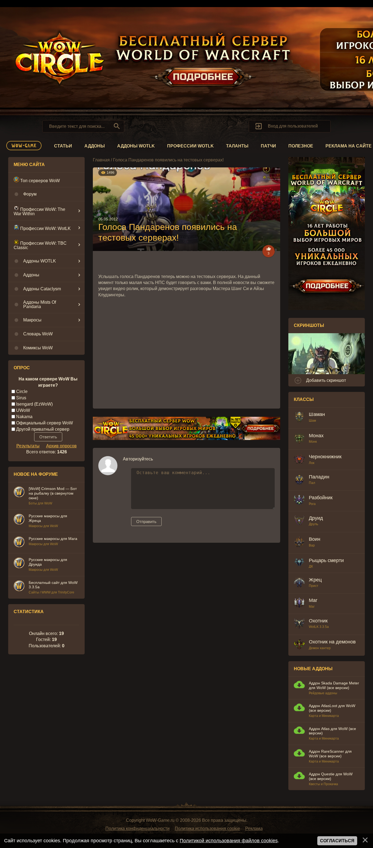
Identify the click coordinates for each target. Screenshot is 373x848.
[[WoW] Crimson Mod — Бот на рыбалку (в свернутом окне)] (19, 492)
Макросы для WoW (43, 526)
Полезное (300, 146)
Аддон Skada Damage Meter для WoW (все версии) (334, 685)
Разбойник (321, 497)
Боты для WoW (40, 503)
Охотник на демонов (332, 642)
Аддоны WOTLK (136, 146)
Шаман (317, 414)
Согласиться (337, 840)
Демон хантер (320, 648)
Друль (313, 524)
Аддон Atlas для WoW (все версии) (332, 730)
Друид (316, 518)
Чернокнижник (325, 456)
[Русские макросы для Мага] (19, 542)
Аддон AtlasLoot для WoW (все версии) (332, 708)
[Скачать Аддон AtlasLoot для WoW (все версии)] (299, 708)
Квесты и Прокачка (323, 784)
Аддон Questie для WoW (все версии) (331, 776)
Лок (311, 463)
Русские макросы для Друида (48, 561)
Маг (313, 600)
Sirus (21, 397)
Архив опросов (61, 446)
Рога (312, 504)
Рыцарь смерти (326, 560)
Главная (101, 160)
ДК (311, 566)
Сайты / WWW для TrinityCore (51, 592)
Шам (312, 420)
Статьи (63, 146)
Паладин (319, 477)
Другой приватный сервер (42, 429)
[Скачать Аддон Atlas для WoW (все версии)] (299, 730)
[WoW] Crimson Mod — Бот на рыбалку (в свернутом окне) (53, 493)
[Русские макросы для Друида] (19, 563)
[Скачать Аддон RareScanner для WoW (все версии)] (299, 753)
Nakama (24, 416)
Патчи (268, 146)
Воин (314, 539)
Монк (313, 442)
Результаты (28, 446)
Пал (312, 483)
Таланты (237, 146)
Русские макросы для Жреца (48, 518)
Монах (316, 435)
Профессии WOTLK (190, 146)
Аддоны (94, 146)
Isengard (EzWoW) (34, 404)
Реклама (254, 828)
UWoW (23, 410)
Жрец (315, 580)
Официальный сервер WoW (44, 423)
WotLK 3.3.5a (319, 627)
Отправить (146, 521)
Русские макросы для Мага (53, 538)
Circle (22, 391)
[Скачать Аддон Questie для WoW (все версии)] (299, 776)
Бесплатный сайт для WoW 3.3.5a (53, 584)
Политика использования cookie (207, 828)
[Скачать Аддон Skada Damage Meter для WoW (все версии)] (299, 685)
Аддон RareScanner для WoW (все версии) (330, 753)
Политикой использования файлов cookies (229, 840)
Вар (312, 545)
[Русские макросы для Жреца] (19, 520)
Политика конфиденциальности (137, 828)
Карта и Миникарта (324, 716)
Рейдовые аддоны (323, 693)
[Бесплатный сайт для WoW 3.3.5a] (19, 586)
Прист (313, 586)
